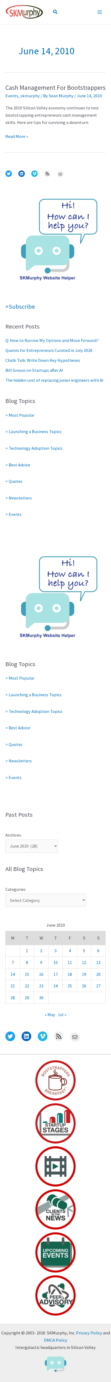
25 (70, 985)
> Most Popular (19, 415)
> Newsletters (18, 498)
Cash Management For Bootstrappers (55, 87)
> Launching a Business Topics (33, 431)
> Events (13, 514)
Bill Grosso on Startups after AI (34, 370)
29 (27, 997)
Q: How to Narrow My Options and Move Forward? (52, 340)
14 (13, 974)
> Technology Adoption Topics (34, 448)
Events (11, 95)
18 (70, 974)
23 (41, 985)
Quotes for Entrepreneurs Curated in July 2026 (48, 350)
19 (84, 974)
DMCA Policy (55, 1340)
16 (41, 974)
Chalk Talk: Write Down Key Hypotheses (42, 360)
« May (50, 1014)
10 (55, 962)
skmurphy (30, 95)
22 (27, 985)
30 (41, 997)
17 (55, 974)
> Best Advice (17, 464)
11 (70, 962)
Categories (15, 889)
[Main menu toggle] (99, 12)
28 (13, 997)
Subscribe (22, 306)
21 (13, 985)
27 (98, 985)
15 (27, 974)
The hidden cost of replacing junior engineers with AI (54, 380)
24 (55, 985)
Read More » (16, 136)
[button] (55, 12)
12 (84, 962)
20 (98, 974)
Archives (13, 835)
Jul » (62, 1014)
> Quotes (13, 481)
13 (98, 962)
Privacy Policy (89, 1332)
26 (84, 985)
